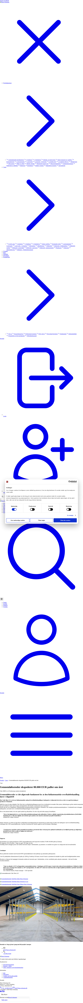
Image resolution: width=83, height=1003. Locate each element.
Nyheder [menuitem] (5, 251)
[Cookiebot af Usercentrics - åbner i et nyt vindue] (70, 482)
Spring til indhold (4, 0)
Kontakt (2, 338)
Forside (2, 780)
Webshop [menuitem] (5, 254)
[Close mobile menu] (39, 80)
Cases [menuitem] (4, 167)
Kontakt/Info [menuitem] (6, 257)
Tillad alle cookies (65, 520)
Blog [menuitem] (4, 252)
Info (4, 973)
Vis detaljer (70, 515)
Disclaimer (6, 974)
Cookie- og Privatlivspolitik (10, 976)
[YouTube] (4, 991)
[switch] (32, 509)
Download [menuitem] (6, 255)
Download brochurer (8, 964)
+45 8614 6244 (7, 953)
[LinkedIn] (1, 991)
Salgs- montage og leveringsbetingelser (13, 967)
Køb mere (4, 1000)
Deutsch (5, 605)
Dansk (5, 602)
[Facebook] (2, 991)
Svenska (5, 606)
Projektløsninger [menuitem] (7, 83)
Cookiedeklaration (8, 977)
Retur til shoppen (12, 997)
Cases (6, 780)
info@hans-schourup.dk (9, 950)
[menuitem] (41, 597)
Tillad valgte (41, 520)
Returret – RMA (7, 966)
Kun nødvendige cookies (18, 520)
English (5, 604)
